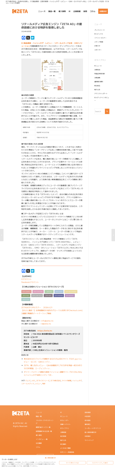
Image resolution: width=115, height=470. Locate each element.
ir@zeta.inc (46, 323)
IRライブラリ (64, 428)
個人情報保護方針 (90, 432)
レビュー (49, 43)
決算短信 (97, 70)
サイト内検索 (66, 380)
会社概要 (39, 443)
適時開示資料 (98, 81)
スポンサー (98, 50)
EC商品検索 (26, 43)
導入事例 (39, 435)
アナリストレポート (100, 93)
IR (61, 412)
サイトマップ (89, 440)
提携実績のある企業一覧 (44, 431)
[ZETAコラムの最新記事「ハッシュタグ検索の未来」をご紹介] (113, 235)
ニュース (39, 412)
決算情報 (63, 432)
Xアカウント (26, 279)
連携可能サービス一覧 (43, 427)
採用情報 (88, 412)
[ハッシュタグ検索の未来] (1, 235)
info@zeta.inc (47, 320)
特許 (43, 383)
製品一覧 (39, 416)
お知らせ (97, 46)
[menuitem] (42, 11)
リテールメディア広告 (63, 43)
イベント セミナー (100, 38)
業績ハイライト (65, 424)
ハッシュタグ (38, 43)
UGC (33, 380)
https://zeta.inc (45, 330)
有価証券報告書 (99, 74)
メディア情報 (98, 42)
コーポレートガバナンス (93, 428)
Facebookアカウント (30, 282)
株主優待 (63, 444)
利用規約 (88, 436)
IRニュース (98, 66)
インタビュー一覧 (42, 439)
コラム (38, 447)
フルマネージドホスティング (44, 421)
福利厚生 (88, 424)
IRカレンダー (64, 420)
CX (26, 380)
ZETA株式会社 (55, 380)
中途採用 (88, 416)
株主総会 (97, 86)
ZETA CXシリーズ (42, 380)
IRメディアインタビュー (101, 98)
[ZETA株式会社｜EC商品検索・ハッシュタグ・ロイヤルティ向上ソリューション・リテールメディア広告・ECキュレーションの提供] (20, 11)
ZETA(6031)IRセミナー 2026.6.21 (36, 307)
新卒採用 (88, 420)
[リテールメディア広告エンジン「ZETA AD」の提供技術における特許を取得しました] (10, 27)
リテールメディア (27, 383)
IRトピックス (98, 34)
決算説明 (97, 78)
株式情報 (63, 436)
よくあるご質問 (65, 448)
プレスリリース (99, 30)
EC (30, 380)
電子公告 (97, 89)
